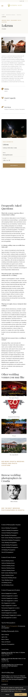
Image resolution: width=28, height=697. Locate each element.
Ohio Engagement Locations (8, 603)
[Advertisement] (14, 186)
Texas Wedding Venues (7, 580)
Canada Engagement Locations (9, 612)
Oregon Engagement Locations (9, 605)
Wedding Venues (10, 14)
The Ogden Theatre (14, 398)
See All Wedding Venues (7, 585)
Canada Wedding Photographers (9, 545)
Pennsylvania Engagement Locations (10, 608)
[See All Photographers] (7, 552)
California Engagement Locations (9, 596)
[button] (7, 51)
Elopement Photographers (7, 644)
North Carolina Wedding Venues (9, 573)
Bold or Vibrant (5, 639)
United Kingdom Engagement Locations (11, 615)
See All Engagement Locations (9, 617)
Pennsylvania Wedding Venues (8, 577)
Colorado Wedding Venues (8, 565)
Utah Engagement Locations (8, 610)
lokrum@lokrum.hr (8, 154)
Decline (7, 694)
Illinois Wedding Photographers (9, 535)
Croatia (19, 14)
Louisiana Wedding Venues (8, 570)
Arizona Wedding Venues (7, 560)
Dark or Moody (5, 634)
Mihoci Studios (14, 501)
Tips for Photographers (12, 626)
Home (3, 14)
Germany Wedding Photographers (9, 547)
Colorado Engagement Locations (9, 598)
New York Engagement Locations (9, 600)
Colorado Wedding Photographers (9, 533)
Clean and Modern (5, 642)
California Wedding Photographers (9, 530)
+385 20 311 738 (6, 160)
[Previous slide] (3, 44)
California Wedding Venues (8, 563)
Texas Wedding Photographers (9, 542)
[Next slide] (23, 44)
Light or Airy (4, 637)
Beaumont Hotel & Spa (14, 417)
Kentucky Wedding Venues (8, 568)
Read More (5, 681)
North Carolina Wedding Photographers (11, 537)
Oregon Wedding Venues (7, 575)
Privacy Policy (18, 691)
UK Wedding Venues (6, 582)
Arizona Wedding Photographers (9, 528)
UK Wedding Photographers (8, 549)
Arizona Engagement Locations (9, 593)
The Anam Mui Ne (14, 454)
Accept (20, 694)
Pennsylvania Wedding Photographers (10, 540)
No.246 (14, 436)
